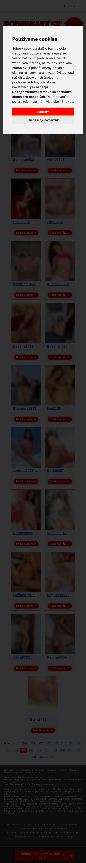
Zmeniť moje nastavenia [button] (43, 120)
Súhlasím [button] (43, 111)
